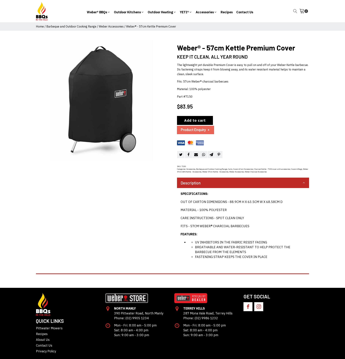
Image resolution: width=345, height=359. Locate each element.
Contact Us (44, 345)
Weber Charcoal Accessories (256, 172)
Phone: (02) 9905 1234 (131, 318)
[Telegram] (211, 154)
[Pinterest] (218, 154)
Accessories (190, 169)
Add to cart (195, 120)
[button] (98, 11)
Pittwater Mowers (49, 328)
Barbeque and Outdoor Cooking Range (71, 26)
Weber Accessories (111, 26)
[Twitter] (180, 154)
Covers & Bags (296, 169)
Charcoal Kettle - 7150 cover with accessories (272, 169)
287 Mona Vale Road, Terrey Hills (208, 313)
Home (40, 26)
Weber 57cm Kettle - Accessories (215, 172)
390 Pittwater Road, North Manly (138, 313)
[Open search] (295, 11)
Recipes (42, 334)
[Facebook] (188, 154)
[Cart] (303, 11)
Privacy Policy (46, 351)
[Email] (196, 154)
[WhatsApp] (203, 154)
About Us (43, 340)
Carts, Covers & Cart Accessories (240, 169)
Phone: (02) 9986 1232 (200, 318)
